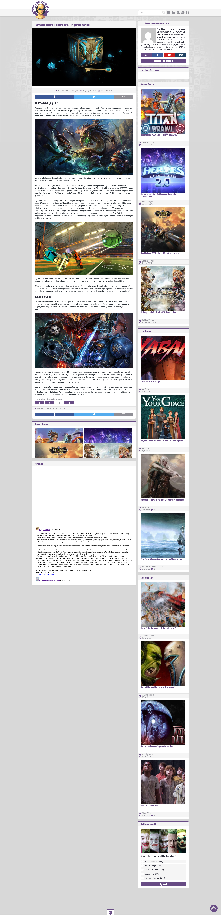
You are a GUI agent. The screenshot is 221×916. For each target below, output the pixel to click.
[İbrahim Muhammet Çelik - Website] (146, 55)
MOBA (66, 408)
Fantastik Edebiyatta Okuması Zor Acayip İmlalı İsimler (162, 499)
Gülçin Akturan (148, 636)
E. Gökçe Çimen (148, 695)
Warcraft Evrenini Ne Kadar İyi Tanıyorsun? (158, 687)
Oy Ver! (163, 884)
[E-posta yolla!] (123, 97)
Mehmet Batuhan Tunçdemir (153, 567)
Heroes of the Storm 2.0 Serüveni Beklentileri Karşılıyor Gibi (159, 195)
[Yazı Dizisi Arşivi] (182, 12)
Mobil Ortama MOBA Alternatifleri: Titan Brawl (159, 134)
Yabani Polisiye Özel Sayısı (151, 381)
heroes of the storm (46, 408)
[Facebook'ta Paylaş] (54, 97)
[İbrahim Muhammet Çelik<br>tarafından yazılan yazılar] (148, 29)
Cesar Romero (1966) (154, 862)
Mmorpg (59, 408)
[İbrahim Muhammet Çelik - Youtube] (169, 55)
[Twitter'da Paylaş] (94, 97)
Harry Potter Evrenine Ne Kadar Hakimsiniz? (158, 628)
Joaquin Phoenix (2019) (155, 878)
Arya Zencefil (147, 754)
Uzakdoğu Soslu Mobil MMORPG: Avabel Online (158, 312)
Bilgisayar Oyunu (90, 91)
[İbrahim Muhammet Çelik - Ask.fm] (180, 55)
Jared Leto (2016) (152, 874)
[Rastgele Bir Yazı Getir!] (169, 12)
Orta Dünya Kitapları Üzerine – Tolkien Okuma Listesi (162, 559)
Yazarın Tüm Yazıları (163, 60)
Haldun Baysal (148, 202)
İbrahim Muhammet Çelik (68, 91)
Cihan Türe (146, 813)
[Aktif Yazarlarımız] (178, 12)
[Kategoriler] (173, 12)
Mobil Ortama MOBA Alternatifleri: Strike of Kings (160, 253)
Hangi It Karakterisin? (149, 805)
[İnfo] (187, 12)
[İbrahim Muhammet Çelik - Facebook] (157, 55)
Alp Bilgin (145, 389)
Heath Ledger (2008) (153, 866)
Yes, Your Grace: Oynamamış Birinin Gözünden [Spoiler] (162, 440)
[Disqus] (84, 494)
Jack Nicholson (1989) (154, 870)
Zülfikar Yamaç (148, 142)
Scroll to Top (214, 908)
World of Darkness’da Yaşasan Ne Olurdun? (157, 746)
